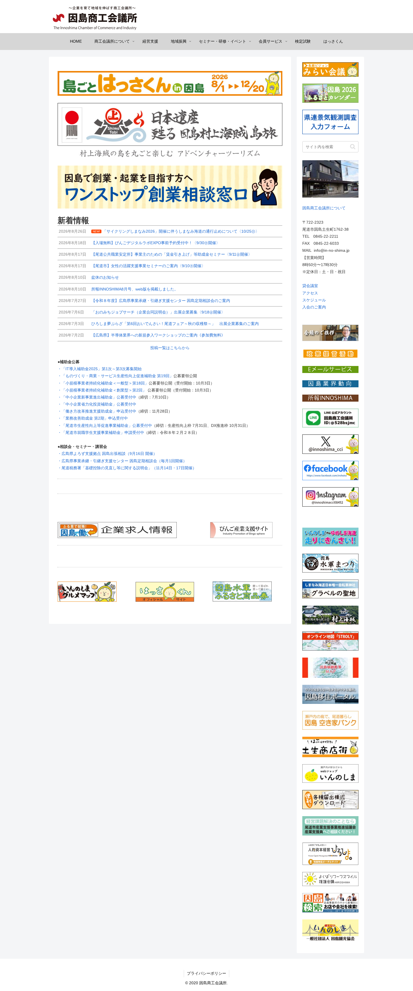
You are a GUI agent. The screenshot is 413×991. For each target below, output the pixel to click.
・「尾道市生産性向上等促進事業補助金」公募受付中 (105, 425)
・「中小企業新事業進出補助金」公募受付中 (97, 397)
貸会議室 (310, 285)
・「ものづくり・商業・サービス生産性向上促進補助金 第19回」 (115, 376)
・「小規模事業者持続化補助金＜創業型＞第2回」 (103, 390)
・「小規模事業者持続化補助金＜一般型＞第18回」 (103, 383)
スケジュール (314, 300)
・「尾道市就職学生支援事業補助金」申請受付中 (101, 432)
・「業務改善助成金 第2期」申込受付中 (93, 418)
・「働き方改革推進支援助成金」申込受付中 (97, 411)
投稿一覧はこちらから (170, 347)
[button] (353, 146)
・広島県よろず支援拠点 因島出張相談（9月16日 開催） (107, 453)
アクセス (310, 293)
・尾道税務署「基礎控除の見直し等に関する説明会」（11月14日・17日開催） (127, 468)
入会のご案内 (314, 307)
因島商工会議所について (324, 208)
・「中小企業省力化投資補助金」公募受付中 (97, 404)
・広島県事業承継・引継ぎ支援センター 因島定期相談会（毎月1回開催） (122, 461)
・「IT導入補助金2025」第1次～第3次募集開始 (100, 369)
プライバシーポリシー (206, 973)
